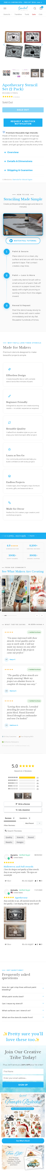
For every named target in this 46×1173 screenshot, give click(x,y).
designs (20, 842)
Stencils (6, 14)
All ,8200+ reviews (35, 624)
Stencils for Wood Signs (22, 179)
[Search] (34, 8)
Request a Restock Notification (23, 122)
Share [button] (9, 881)
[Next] (42, 44)
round (31, 837)
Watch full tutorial (25, 241)
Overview (13, 152)
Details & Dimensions (19, 161)
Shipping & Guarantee (20, 170)
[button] (36, 881)
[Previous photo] (37, 615)
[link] (23, 1115)
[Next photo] (42, 615)
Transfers (18, 14)
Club (40, 14)
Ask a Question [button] (24, 810)
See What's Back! (23, 1141)
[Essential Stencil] (23, 8)
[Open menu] (4, 8)
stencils (20, 837)
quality (9, 837)
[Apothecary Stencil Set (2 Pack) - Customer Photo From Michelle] (18, 796)
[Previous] (4, 44)
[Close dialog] (44, 1094)
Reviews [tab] (8, 818)
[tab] (2, 615)
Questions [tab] (23, 818)
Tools (27, 14)
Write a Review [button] (24, 804)
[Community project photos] (23, 597)
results (9, 842)
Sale (34, 14)
